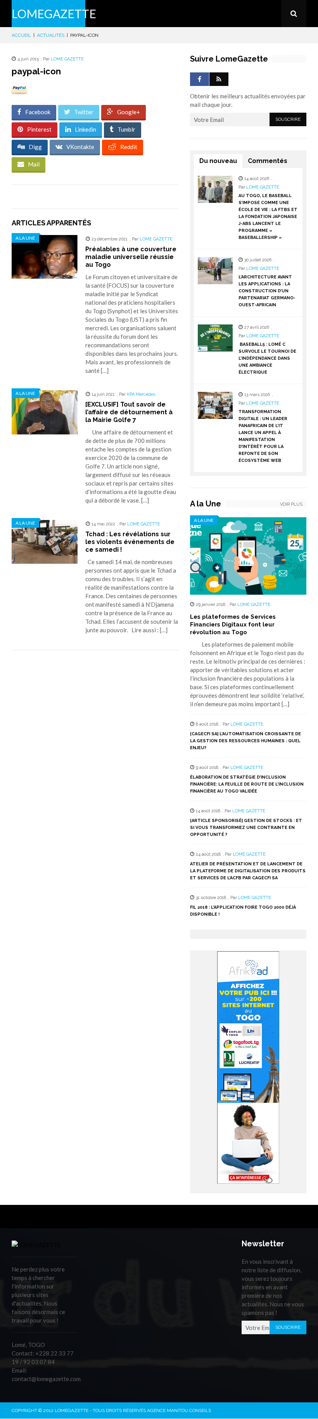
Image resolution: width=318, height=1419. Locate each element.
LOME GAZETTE (67, 59)
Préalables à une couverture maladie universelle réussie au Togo (130, 256)
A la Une (25, 238)
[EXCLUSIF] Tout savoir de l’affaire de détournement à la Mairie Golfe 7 (129, 412)
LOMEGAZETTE (54, 14)
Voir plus (291, 504)
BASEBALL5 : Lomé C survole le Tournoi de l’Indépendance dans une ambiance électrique (267, 358)
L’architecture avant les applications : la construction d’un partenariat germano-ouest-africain (267, 291)
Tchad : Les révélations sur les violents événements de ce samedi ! (130, 541)
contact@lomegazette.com (46, 1378)
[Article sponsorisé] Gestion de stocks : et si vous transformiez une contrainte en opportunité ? (246, 827)
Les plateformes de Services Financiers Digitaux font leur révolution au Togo (233, 624)
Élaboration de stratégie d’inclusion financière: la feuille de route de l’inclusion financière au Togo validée (247, 784)
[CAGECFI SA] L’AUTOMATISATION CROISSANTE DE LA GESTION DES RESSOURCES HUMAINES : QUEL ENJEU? (245, 740)
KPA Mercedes (141, 394)
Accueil (21, 35)
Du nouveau (218, 161)
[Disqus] (95, 765)
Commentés (267, 161)
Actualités (50, 35)
